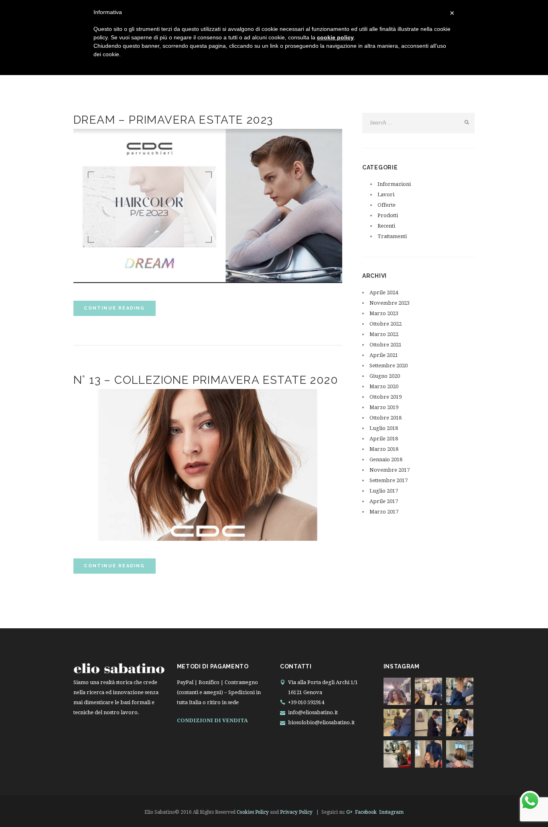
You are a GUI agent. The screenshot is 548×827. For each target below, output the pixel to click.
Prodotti (388, 215)
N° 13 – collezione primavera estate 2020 (205, 380)
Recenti (386, 226)
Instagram (391, 812)
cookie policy (335, 37)
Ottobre (385, 324)
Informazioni (394, 184)
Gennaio (385, 459)
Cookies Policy (253, 812)
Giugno (384, 376)
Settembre (388, 366)
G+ (349, 812)
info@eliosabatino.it (313, 712)
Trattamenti (392, 236)
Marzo (383, 313)
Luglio (383, 428)
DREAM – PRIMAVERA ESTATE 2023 (173, 119)
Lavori (386, 194)
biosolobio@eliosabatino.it (321, 722)
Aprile (383, 292)
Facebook (366, 812)
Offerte (387, 205)
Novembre (389, 303)
